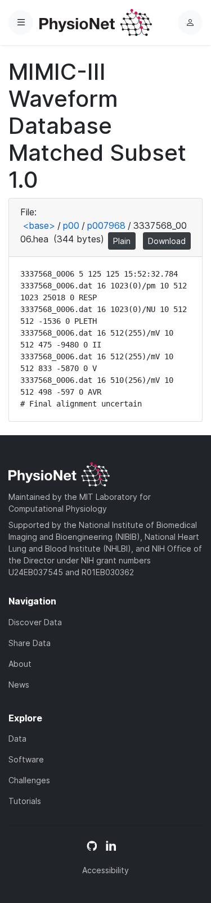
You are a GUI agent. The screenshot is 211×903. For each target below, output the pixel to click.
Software (26, 759)
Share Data (29, 643)
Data (17, 738)
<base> (39, 225)
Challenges (29, 780)
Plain (122, 241)
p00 (71, 225)
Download (167, 241)
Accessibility (105, 870)
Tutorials (24, 801)
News (18, 684)
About (20, 664)
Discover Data (35, 622)
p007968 (106, 225)
